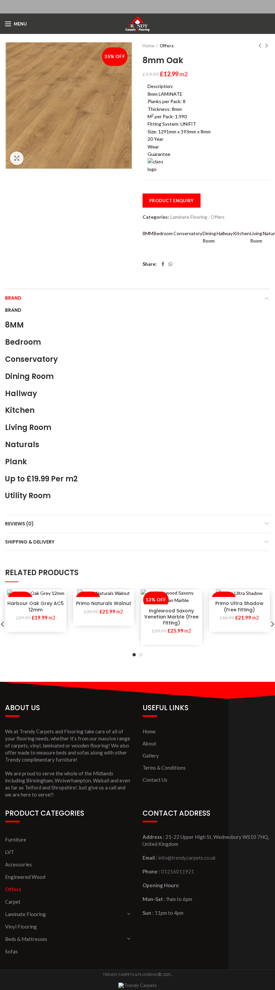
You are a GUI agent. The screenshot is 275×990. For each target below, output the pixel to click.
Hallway (225, 233)
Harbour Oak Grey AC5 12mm (35, 606)
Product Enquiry (171, 200)
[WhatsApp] (170, 264)
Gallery (151, 755)
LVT (9, 852)
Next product (266, 45)
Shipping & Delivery (29, 542)
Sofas (11, 951)
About (149, 743)
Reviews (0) (19, 523)
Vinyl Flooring (21, 926)
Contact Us (155, 780)
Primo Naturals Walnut (103, 603)
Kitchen (241, 233)
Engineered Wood (25, 877)
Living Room (256, 237)
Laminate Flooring (188, 217)
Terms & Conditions (164, 768)
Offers (167, 45)
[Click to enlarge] (16, 158)
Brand (13, 298)
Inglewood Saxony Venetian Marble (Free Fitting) (171, 617)
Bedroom (163, 233)
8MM (148, 233)
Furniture (15, 839)
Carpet (12, 902)
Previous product (260, 45)
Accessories (18, 864)
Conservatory (187, 233)
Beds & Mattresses (26, 939)
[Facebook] (162, 264)
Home (148, 45)
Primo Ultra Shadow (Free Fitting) (239, 606)
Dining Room (209, 237)
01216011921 (177, 871)
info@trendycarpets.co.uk (187, 858)
